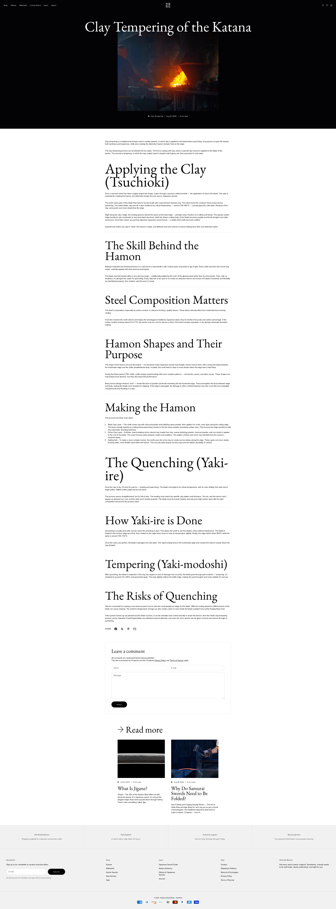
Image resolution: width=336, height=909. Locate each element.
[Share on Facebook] (115, 628)
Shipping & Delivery (229, 868)
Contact (224, 864)
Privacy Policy (160, 660)
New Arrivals (111, 876)
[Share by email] (134, 628)
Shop (6, 5)
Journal (162, 879)
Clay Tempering (157, 116)
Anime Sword (35, 5)
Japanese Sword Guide (168, 864)
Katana (13, 5)
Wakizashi (23, 5)
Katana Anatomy (165, 868)
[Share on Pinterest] (128, 628)
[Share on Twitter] (122, 628)
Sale (108, 880)
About (53, 5)
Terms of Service (176, 660)
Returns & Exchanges (229, 872)
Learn (46, 5)
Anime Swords (112, 872)
